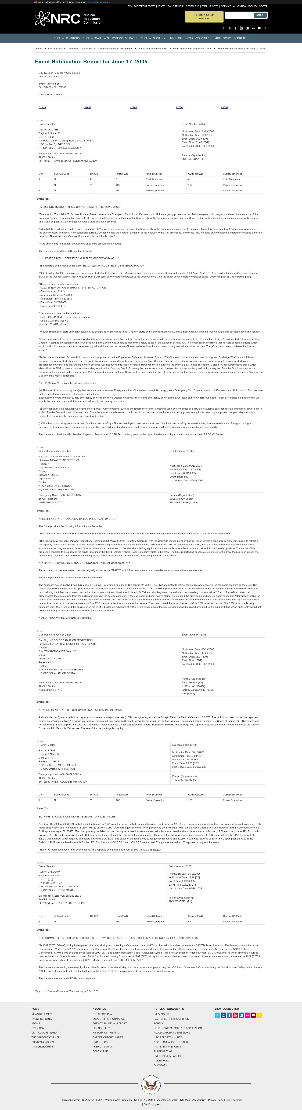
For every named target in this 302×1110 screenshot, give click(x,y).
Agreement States (144, 6)
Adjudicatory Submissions (172, 1032)
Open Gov (37, 1028)
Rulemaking (162, 1060)
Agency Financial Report (110, 1023)
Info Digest (162, 1014)
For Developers (42, 1046)
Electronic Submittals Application (178, 1028)
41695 (87, 107)
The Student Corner (45, 1037)
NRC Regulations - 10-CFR (171, 1042)
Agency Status (103, 1046)
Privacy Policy (215, 1099)
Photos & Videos (42, 1042)
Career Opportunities (108, 1037)
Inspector (166, 1099)
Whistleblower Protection (118, 1099)
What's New (164, 6)
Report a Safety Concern (204, 16)
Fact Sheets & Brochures (171, 1018)
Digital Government (45, 1032)
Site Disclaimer (234, 1099)
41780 (179, 107)
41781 (224, 107)
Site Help (178, 6)
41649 (42, 107)
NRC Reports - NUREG (168, 1037)
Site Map (185, 1099)
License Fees (101, 1028)
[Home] (53, 19)
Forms (158, 1023)
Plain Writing (163, 1051)
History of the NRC (106, 1032)
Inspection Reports (167, 1046)
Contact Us (192, 6)
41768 (133, 107)
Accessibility (199, 1099)
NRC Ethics (100, 1042)
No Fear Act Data (143, 1099)
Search (260, 15)
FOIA (99, 1099)
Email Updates (210, 6)
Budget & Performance (109, 1018)
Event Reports (41, 1018)
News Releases (41, 1014)
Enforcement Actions (169, 1056)
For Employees (152, 1104)
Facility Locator (258, 6)
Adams (35, 1023)
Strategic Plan (103, 1014)
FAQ (130, 6)
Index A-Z (226, 6)
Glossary (160, 1065)
